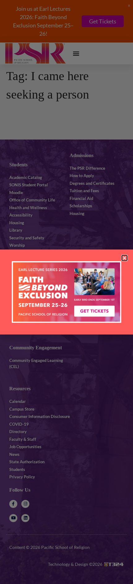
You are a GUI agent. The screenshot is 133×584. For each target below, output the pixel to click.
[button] (124, 258)
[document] (66, 292)
